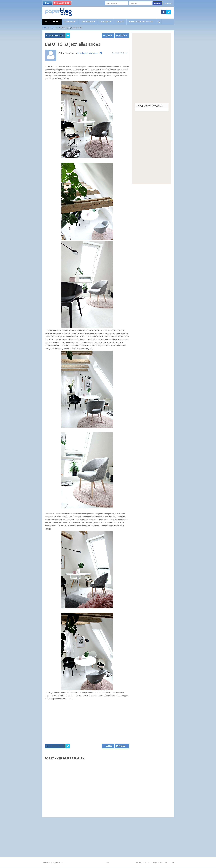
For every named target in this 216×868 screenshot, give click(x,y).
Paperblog (46, 863)
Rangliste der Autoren (141, 21)
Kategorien (87, 21)
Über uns (147, 863)
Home (47, 3)
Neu (55, 21)
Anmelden (157, 3)
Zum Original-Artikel (119, 53)
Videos (120, 21)
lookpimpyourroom (88, 53)
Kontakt (138, 863)
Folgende (121, 36)
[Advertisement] (117, 12)
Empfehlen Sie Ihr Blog (62, 3)
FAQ (166, 863)
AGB (172, 863)
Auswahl (69, 21)
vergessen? (168, 3)
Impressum (157, 863)
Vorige (108, 36)
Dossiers (105, 21)
